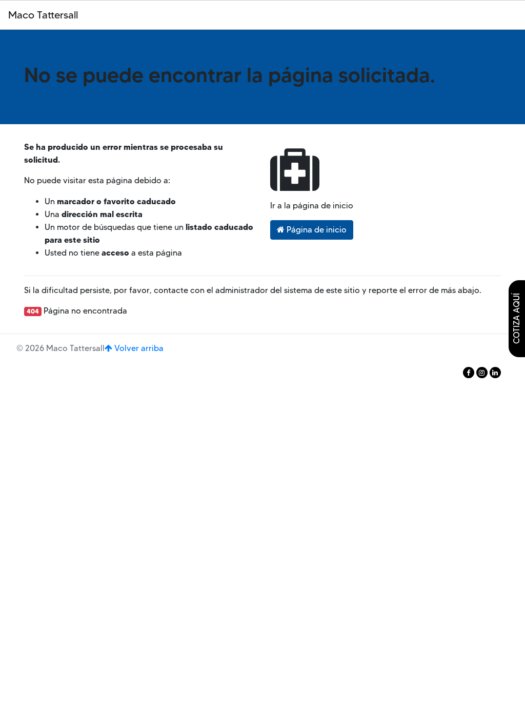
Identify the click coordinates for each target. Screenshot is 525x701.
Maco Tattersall (43, 15)
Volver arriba (138, 348)
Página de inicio (316, 230)
